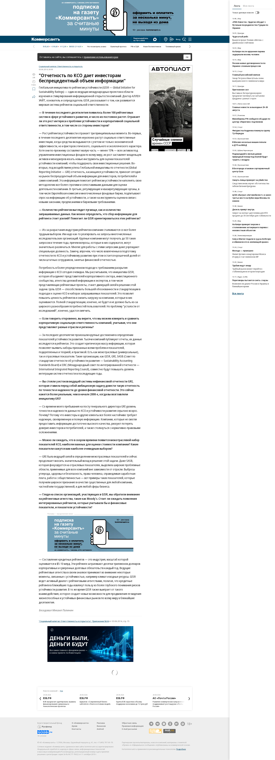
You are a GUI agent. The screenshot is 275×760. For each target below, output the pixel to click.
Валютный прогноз (118, 46)
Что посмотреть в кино (96, 46)
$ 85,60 (46, 46)
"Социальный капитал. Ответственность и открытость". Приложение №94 (74, 621)
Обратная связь (129, 723)
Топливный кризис (173, 46)
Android (100, 729)
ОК (187, 57)
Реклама (101, 723)
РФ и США (135, 46)
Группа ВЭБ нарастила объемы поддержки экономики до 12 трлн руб (132, 702)
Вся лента (238, 293)
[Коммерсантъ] (46, 39)
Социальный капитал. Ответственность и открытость (61, 66)
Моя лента (248, 5)
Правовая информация (133, 726)
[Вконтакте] (157, 724)
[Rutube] (176, 724)
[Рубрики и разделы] (190, 39)
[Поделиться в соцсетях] (34, 96)
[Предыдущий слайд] (40, 699)
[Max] (183, 724)
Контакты (76, 729)
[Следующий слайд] (189, 699)
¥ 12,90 (63, 46)
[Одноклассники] (170, 724)
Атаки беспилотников (152, 46)
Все (61, 691)
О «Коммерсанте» (80, 723)
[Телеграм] (151, 724)
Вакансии (101, 726)
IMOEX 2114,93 (75, 46)
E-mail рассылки (129, 729)
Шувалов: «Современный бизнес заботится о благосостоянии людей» (95, 702)
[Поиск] (184, 39)
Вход (178, 39)
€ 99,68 (55, 46)
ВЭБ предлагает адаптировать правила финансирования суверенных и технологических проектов (59, 704)
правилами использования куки (101, 57)
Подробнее (181, 749)
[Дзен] (164, 724)
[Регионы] (166, 39)
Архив (74, 726)
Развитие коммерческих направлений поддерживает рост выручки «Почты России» (168, 704)
